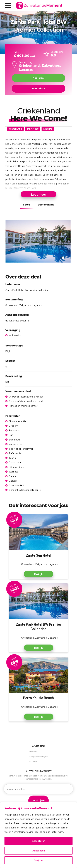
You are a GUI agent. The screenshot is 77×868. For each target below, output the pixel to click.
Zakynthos (32, 129)
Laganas (47, 129)
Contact (33, 761)
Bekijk (38, 574)
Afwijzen (38, 860)
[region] (38, 835)
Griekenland (15, 129)
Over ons (33, 751)
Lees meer (38, 194)
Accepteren (38, 840)
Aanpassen (38, 850)
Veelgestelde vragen (38, 756)
